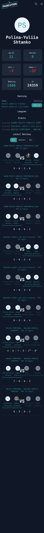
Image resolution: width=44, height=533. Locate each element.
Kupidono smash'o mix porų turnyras (22, 126)
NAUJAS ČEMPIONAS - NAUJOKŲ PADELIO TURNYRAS (22, 129)
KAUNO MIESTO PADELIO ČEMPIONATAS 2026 (22, 123)
